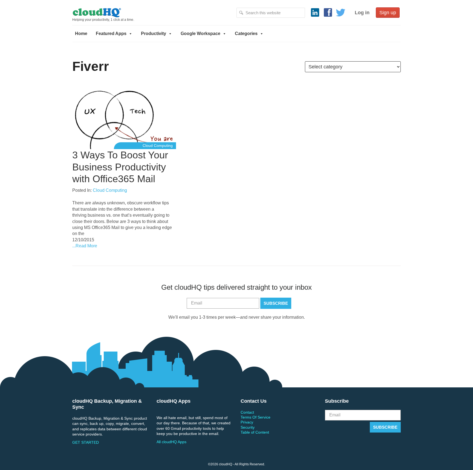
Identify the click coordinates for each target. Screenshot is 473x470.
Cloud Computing (158, 145)
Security (248, 427)
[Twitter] (341, 13)
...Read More (84, 245)
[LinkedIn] (315, 13)
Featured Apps (111, 33)
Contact (247, 412)
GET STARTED (85, 442)
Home (81, 33)
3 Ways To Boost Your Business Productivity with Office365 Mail (120, 166)
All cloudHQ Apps (171, 442)
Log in (362, 12)
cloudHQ (115, 12)
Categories (246, 33)
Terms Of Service (255, 417)
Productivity (153, 33)
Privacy (247, 422)
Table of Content (255, 432)
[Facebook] (328, 13)
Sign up (387, 12)
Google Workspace (200, 33)
